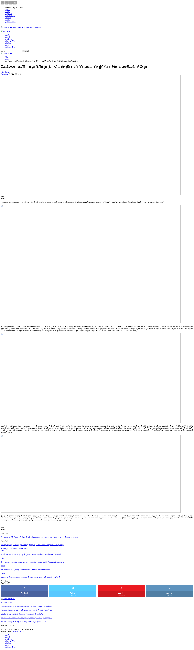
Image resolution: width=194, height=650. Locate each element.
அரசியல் (8, 14)
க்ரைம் (7, 12)
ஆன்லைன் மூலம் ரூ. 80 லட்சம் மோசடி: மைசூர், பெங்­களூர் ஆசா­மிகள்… (27, 610)
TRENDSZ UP (18, 631)
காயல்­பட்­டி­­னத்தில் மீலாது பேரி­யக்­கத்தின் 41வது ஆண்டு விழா (23, 622)
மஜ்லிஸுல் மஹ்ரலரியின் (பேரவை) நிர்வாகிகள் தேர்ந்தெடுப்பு (22, 614)
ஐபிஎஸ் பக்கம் (10, 22)
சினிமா (8, 18)
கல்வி (7, 20)
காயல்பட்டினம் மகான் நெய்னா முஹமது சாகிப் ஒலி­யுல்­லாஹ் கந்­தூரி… (26, 618)
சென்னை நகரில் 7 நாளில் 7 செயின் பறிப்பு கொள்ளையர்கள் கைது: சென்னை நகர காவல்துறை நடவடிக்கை (40, 537)
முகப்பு (7, 10)
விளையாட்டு (10, 16)
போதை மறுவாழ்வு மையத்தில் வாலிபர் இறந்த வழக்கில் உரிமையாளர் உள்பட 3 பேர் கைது (32, 545)
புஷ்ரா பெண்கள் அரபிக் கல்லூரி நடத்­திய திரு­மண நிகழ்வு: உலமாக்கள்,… (27, 606)
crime (3, 72)
